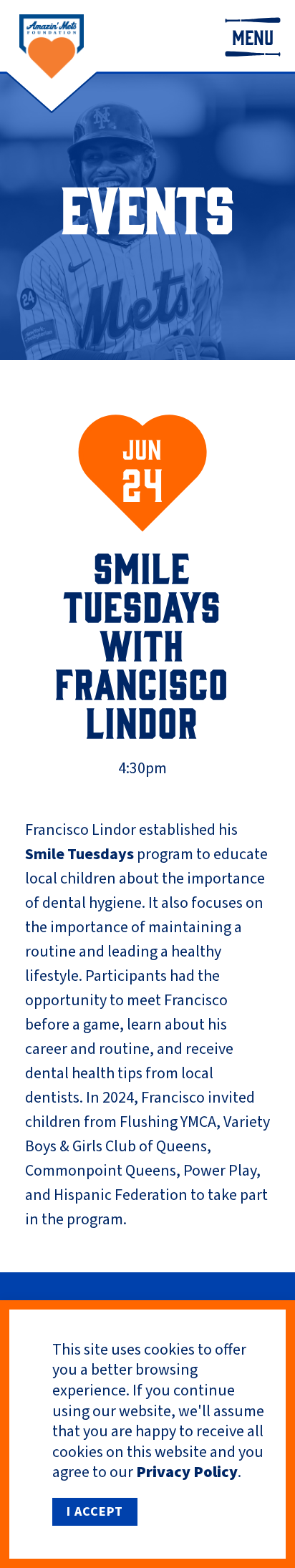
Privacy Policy (187, 1472)
